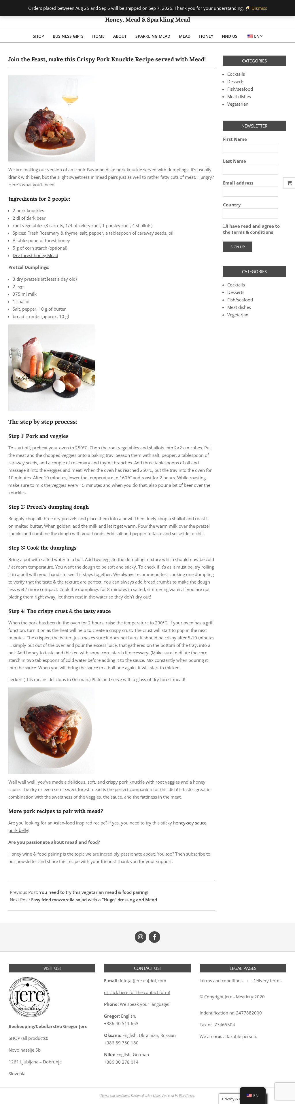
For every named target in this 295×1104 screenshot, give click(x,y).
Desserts (235, 81)
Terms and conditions (115, 1095)
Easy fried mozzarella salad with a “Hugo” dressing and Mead (94, 899)
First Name (235, 139)
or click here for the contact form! (137, 992)
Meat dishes (239, 96)
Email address (238, 183)
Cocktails (236, 74)
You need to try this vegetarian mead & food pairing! (93, 892)
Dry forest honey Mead (35, 255)
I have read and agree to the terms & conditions (251, 229)
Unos (156, 1095)
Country (232, 205)
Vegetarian (237, 104)
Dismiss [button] (259, 8)
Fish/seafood (240, 89)
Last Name (234, 161)
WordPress (186, 1095)
